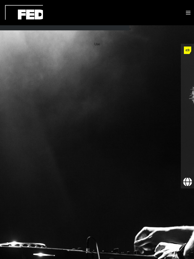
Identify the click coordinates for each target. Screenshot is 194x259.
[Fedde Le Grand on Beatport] (187, 142)
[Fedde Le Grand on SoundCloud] (187, 116)
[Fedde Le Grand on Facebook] (187, 63)
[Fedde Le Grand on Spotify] (187, 129)
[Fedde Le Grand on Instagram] (187, 89)
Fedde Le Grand (24, 12)
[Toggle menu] (187, 13)
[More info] (187, 155)
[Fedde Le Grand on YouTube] (187, 103)
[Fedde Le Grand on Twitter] (187, 76)
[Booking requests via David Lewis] (187, 181)
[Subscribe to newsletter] (187, 168)
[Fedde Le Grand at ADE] (187, 50)
